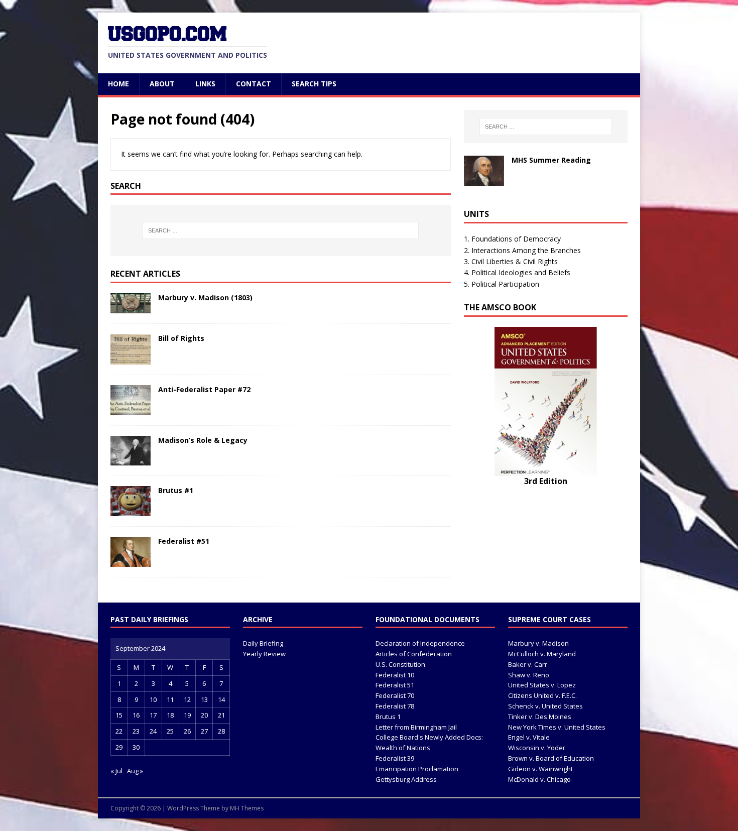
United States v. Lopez (542, 684)
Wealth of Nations (403, 747)
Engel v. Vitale (529, 737)
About (162, 83)
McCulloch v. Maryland (542, 653)
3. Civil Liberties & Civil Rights (511, 261)
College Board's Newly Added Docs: (429, 737)
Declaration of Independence (420, 643)
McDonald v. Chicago (539, 779)
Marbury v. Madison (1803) (205, 297)
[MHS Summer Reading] (484, 180)
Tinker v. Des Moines (539, 716)
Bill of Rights (181, 338)
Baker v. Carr (527, 664)
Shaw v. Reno (528, 674)
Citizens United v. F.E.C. (542, 695)
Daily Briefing (263, 643)
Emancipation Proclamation (417, 768)
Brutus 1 (388, 716)
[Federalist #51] (130, 561)
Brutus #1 (175, 490)
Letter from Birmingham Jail (416, 727)
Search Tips (314, 83)
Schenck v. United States (545, 705)
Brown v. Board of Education (551, 758)
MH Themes (247, 808)
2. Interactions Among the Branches (522, 250)
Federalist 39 (395, 758)
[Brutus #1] (130, 510)
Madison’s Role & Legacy (203, 440)
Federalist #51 (183, 541)
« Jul (116, 770)
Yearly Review (264, 653)
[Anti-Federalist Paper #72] (130, 409)
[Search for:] (281, 230)
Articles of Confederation (414, 653)
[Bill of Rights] (130, 358)
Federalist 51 (395, 684)
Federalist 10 (395, 674)
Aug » (135, 770)
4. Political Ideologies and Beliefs (517, 272)
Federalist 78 (395, 705)
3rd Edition (545, 481)
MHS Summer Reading (551, 160)
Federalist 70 (395, 695)
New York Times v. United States (556, 727)
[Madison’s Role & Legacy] (130, 459)
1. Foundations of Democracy (512, 239)
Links (205, 83)
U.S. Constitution (400, 664)
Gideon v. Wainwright (540, 768)
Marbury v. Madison (538, 643)
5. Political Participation (501, 284)
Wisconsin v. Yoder (536, 747)
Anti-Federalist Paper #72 (204, 389)
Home (118, 83)
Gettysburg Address (406, 779)
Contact (253, 83)
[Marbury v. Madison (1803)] (130, 307)
